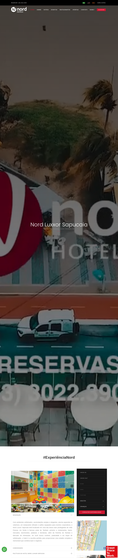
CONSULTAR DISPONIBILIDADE (91, 512)
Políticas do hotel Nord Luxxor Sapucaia (28, 553)
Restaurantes (65, 9)
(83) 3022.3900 (22, 2)
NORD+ (92, 9)
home (32, 9)
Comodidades (18, 548)
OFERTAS (76, 9)
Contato (84, 9)
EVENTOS (54, 9)
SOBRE (39, 9)
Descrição (17, 515)
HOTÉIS (46, 9)
